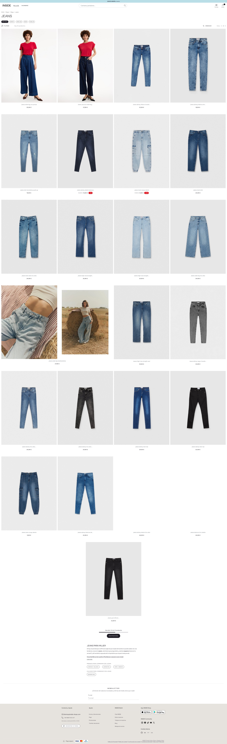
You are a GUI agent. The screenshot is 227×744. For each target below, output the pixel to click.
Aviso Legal (155, 741)
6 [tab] (120, 30)
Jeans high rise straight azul (141, 361)
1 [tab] (3, 30)
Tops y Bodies (119, 666)
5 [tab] (6, 30)
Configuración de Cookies (134, 741)
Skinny (12, 21)
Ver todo (5, 21)
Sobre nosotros (119, 717)
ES (145, 732)
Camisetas (106, 666)
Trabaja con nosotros (120, 720)
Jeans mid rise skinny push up (29, 190)
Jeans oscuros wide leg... (85, 104)
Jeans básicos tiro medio (198, 532)
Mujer (16, 5)
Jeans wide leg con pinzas (29, 104)
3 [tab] (4, 30)
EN (152, 732)
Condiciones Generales (146, 741)
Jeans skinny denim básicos (85, 190)
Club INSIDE (118, 714)
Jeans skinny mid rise (141, 447)
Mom (25, 21)
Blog (116, 723)
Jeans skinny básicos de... (198, 104)
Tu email (90, 695)
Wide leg (19, 21)
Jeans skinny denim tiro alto (141, 532)
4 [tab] (5, 30)
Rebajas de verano (119, 726)
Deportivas (91, 674)
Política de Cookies (122, 741)
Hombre (25, 5)
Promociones (92, 720)
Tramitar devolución (94, 723)
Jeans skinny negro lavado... (198, 361)
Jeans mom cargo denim (141, 190)
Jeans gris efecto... (113, 618)
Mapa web (161, 741)
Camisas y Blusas (93, 666)
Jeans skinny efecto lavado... (141, 104)
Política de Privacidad (113, 741)
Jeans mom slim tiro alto (29, 275)
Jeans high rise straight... (85, 275)
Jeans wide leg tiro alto (198, 275)
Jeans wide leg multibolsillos (57, 361)
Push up (32, 21)
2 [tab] (60, 30)
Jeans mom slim (198, 190)
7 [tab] (177, 30)
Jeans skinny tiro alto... (29, 447)
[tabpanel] (29, 66)
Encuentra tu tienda (71, 726)
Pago (90, 717)
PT (149, 732)
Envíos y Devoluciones (95, 714)
